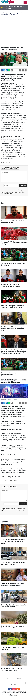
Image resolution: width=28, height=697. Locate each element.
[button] (20, 70)
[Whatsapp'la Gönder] (9, 70)
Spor (11, 13)
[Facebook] (2, 70)
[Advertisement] (14, 32)
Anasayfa (5, 13)
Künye (9, 683)
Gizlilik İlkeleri (21, 683)
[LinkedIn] (7, 70)
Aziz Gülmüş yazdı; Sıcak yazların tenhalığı (15, 7)
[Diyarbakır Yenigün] (7, 2)
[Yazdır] (12, 70)
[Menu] (25, 2)
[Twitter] (4, 70)
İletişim (15, 683)
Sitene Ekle (13, 685)
